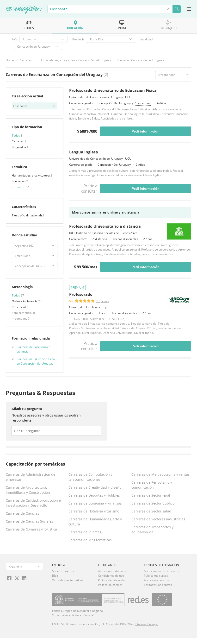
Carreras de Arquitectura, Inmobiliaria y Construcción (28, 490)
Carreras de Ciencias (22, 513)
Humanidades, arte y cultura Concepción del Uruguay (75, 60)
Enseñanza (19, 187)
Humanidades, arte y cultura (31, 175)
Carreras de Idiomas (84, 532)
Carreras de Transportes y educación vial (152, 529)
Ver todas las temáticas (67, 580)
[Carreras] (24, 10)
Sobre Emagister (63, 571)
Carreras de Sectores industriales (158, 519)
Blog (55, 576)
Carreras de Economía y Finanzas (95, 503)
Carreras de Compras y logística (31, 529)
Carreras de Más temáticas (90, 540)
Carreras (26, 60)
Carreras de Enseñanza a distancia (33, 349)
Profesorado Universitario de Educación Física (113, 90)
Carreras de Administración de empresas (30, 477)
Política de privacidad (112, 580)
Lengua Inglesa (83, 152)
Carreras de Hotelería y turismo (93, 511)
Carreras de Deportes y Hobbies (94, 495)
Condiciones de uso (111, 576)
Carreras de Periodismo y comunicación (151, 485)
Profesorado (80, 294)
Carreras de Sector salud (151, 511)
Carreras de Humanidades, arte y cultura (95, 521)
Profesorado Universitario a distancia (105, 226)
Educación (19, 181)
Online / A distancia (25, 301)
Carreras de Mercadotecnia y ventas (160, 474)
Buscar (176, 9)
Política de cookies (110, 585)
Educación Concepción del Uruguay (140, 60)
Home (10, 60)
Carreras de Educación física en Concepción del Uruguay (36, 361)
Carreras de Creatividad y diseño (94, 487)
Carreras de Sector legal (150, 495)
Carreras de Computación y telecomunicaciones (90, 477)
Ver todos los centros (158, 585)
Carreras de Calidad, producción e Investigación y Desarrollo (33, 503)
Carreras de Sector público (152, 503)
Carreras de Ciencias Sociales (29, 521)
